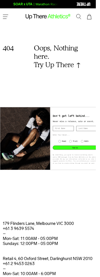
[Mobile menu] (5, 17)
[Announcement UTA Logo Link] (72, 4)
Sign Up (75, 147)
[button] (78, 17)
